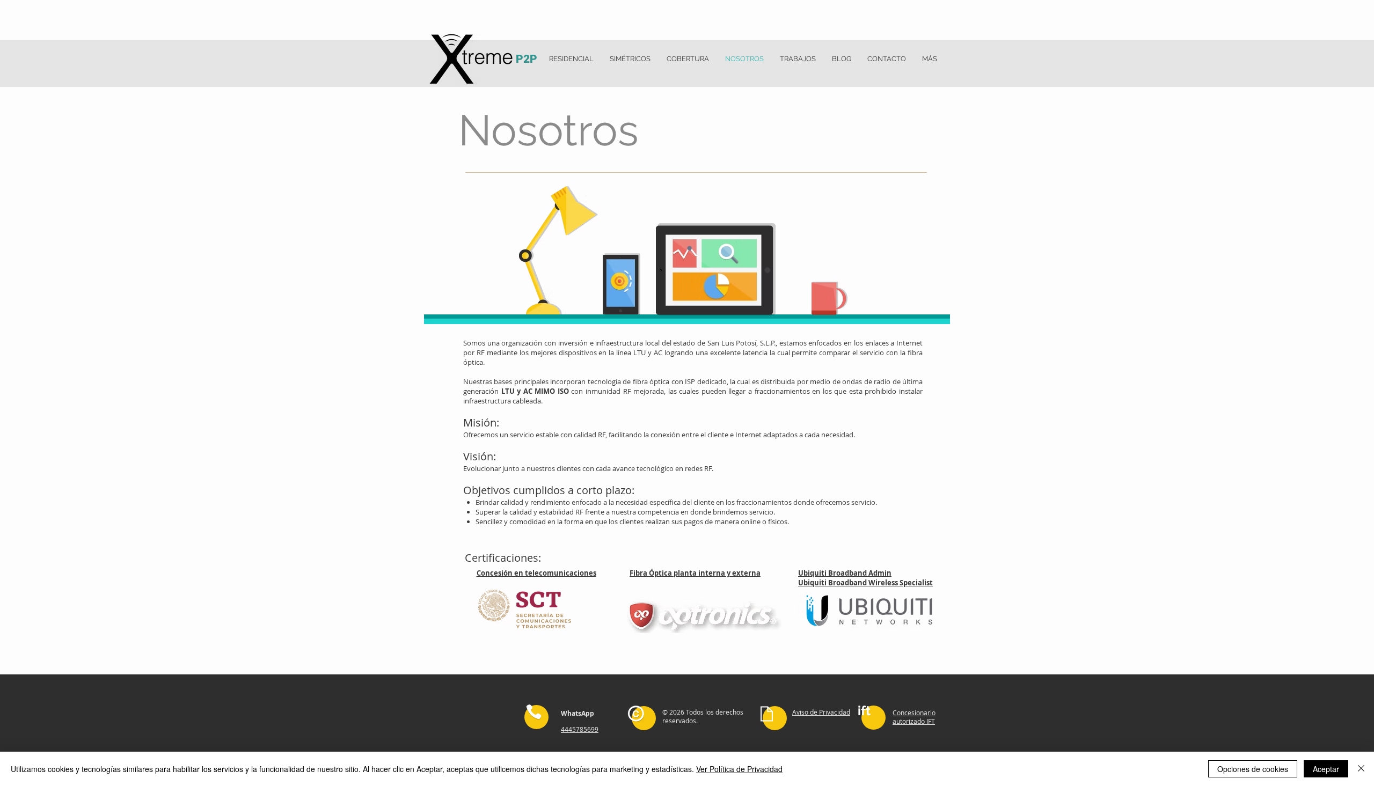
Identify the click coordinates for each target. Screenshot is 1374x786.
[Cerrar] (1361, 768)
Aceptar (1326, 768)
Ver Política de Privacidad (739, 768)
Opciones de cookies (1252, 768)
